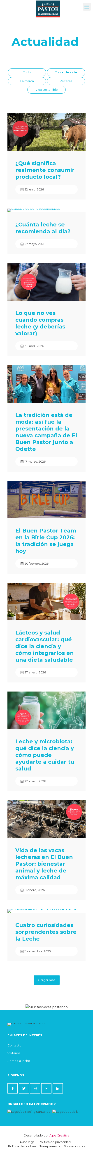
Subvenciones (74, 1146)
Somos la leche (18, 1061)
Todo (27, 72)
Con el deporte (66, 72)
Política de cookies (22, 1146)
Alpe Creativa (59, 1135)
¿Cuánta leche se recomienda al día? (42, 228)
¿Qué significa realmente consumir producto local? (44, 170)
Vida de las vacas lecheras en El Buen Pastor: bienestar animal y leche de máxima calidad (44, 864)
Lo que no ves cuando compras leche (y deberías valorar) (40, 323)
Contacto (14, 1045)
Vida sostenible (46, 89)
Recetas (66, 81)
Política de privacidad (55, 1142)
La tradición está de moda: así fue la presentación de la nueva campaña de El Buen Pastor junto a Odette (46, 432)
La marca (27, 81)
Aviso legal (27, 1142)
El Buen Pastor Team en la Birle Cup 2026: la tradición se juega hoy (45, 540)
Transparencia (50, 1146)
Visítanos (13, 1053)
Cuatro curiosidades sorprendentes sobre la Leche (46, 932)
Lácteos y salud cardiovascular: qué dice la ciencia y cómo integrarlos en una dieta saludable (44, 646)
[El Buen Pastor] (48, 5)
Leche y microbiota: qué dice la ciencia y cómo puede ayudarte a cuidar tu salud (44, 755)
